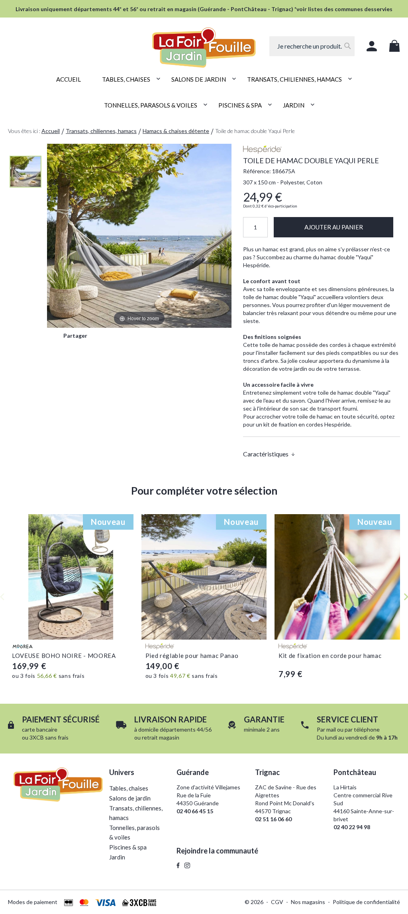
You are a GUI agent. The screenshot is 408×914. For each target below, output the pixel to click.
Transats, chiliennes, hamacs (101, 130)
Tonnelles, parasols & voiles (134, 832)
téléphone (367, 729)
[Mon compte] (372, 46)
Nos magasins (308, 901)
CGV (277, 901)
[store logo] (204, 43)
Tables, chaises (128, 788)
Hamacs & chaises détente (176, 130)
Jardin (117, 857)
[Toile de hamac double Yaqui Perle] (26, 172)
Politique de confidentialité (366, 901)
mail (331, 729)
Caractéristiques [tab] (265, 454)
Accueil (50, 130)
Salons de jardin (130, 798)
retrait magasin (160, 737)
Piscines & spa (128, 847)
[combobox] (312, 46)
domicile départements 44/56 (175, 729)
